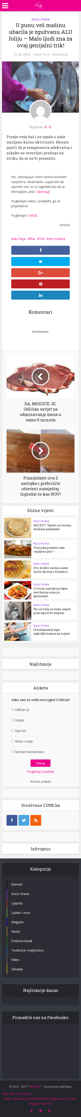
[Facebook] (12, 820)
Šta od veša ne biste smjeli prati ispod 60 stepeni (52, 611)
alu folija (19, 239)
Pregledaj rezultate (40, 771)
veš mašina (57, 239)
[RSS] (35, 820)
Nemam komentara (29, 752)
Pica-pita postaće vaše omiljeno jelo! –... (49, 549)
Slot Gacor (24, 1094)
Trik (42, 239)
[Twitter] (23, 820)
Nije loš (20, 731)
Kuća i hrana (41, 19)
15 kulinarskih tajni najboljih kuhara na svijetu (52, 632)
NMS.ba (34, 1086)
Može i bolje (24, 741)
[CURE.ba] (38, 5)
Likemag (43, 191)
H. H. (46, 54)
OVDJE (32, 215)
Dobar (19, 720)
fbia (32, 239)
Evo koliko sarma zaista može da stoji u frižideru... (52, 570)
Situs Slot (8, 1094)
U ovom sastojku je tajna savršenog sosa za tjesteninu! (51, 592)
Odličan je (22, 710)
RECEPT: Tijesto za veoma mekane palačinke (52, 527)
